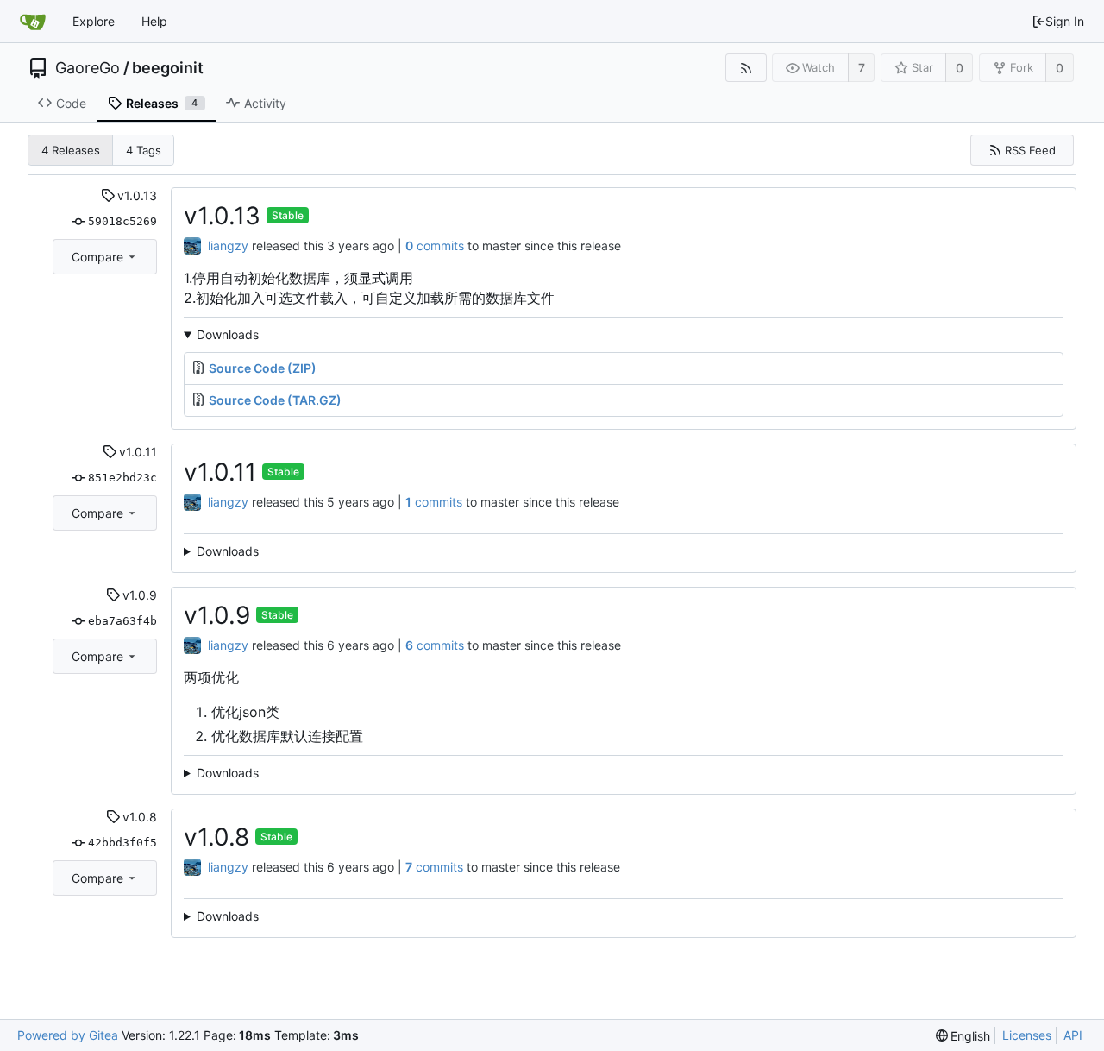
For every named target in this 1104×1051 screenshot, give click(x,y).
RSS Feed (1030, 150)
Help (154, 21)
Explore (93, 21)
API (1072, 1035)
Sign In (1064, 21)
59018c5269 (122, 221)
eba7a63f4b (122, 620)
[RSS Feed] (745, 67)
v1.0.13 (137, 195)
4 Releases (70, 150)
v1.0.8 (139, 816)
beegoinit (168, 68)
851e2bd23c (122, 477)
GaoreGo (87, 68)
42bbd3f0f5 (122, 842)
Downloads (228, 334)
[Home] (33, 21)
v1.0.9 (139, 595)
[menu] (963, 1036)
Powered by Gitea (67, 1035)
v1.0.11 (138, 451)
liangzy (228, 245)
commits (434, 245)
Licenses (1026, 1035)
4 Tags (143, 150)
